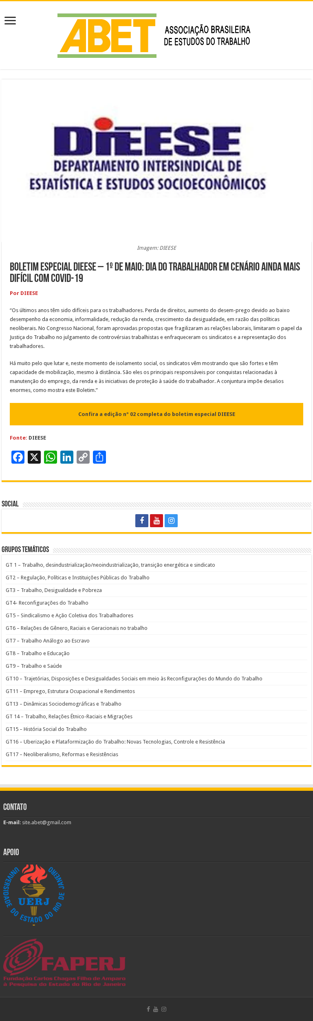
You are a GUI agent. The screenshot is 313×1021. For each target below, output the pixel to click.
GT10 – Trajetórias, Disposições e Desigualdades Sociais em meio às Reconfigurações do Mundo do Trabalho (134, 679)
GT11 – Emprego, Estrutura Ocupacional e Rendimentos (70, 691)
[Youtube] (156, 520)
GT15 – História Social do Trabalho (46, 729)
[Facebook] (141, 520)
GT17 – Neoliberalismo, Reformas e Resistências (62, 754)
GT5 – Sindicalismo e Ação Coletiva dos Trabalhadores (69, 615)
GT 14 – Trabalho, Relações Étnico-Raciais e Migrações (69, 716)
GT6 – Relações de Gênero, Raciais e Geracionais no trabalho (77, 628)
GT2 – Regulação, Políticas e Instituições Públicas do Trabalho (78, 577)
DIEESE (37, 438)
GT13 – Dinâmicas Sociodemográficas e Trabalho (63, 704)
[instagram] (171, 520)
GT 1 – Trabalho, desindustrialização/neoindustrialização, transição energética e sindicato (110, 565)
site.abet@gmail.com (46, 822)
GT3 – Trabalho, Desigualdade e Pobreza (54, 590)
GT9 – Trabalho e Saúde (34, 666)
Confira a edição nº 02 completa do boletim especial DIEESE (156, 414)
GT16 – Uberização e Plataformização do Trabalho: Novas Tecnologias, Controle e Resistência (115, 742)
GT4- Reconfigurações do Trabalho (47, 603)
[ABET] (156, 34)
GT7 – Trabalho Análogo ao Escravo (48, 641)
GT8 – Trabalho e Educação (38, 653)
